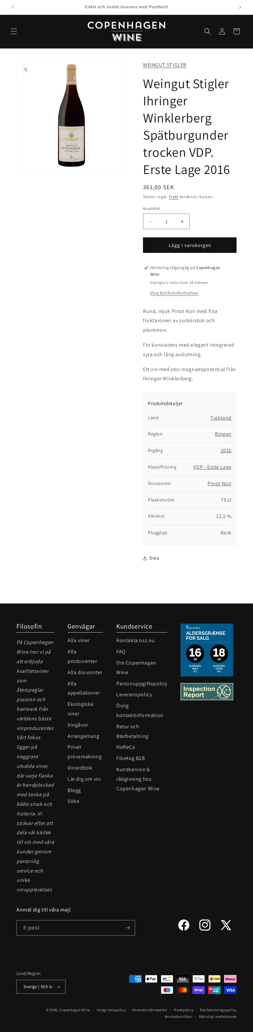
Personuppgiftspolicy (141, 683)
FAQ (121, 651)
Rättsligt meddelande (218, 1016)
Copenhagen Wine (74, 1010)
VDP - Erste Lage (212, 467)
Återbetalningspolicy (218, 1010)
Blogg (74, 790)
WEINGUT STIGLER (164, 64)
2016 (226, 450)
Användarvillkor (179, 1016)
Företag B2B (130, 758)
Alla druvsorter (85, 672)
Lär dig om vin (84, 778)
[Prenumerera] (127, 928)
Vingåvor (78, 724)
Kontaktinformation (149, 1010)
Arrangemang (83, 736)
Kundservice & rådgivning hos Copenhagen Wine (138, 779)
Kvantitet (151, 208)
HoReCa (125, 746)
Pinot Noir (220, 483)
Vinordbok (80, 767)
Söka (73, 801)
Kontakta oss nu (135, 640)
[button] (14, 31)
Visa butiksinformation (174, 293)
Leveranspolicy (134, 694)
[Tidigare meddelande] (13, 7)
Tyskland (221, 417)
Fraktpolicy (184, 1010)
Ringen (223, 433)
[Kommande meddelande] (240, 7)
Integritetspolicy (111, 1010)
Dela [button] (154, 558)
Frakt (174, 196)
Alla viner (79, 640)
